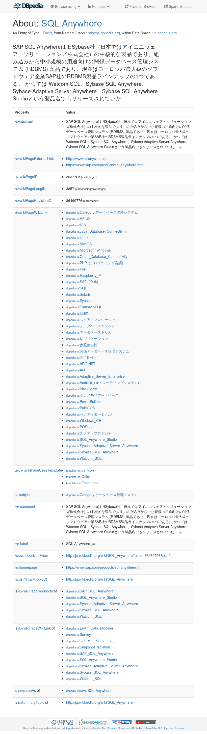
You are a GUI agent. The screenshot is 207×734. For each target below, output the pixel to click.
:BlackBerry (81, 388)
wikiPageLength (30, 188)
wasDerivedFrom (31, 555)
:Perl (76, 268)
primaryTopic (31, 702)
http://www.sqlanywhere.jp (87, 158)
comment (25, 506)
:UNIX (77, 313)
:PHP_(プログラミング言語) (94, 262)
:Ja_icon (80, 470)
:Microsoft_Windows (88, 250)
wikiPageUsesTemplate (38, 470)
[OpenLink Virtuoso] (61, 722)
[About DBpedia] (28, 6)
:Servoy (78, 634)
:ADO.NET (80, 363)
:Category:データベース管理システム (102, 212)
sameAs (27, 690)
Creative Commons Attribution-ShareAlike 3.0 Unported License (146, 728)
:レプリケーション (87, 338)
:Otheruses (82, 482)
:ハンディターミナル (89, 414)
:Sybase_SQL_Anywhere (92, 451)
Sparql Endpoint (181, 6)
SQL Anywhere (71, 22)
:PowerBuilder (83, 401)
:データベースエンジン (90, 325)
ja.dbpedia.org (165, 32)
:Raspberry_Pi (83, 275)
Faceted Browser (142, 6)
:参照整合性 (81, 344)
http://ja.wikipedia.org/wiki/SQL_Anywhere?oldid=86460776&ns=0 (118, 555)
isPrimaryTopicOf (31, 579)
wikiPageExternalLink (34, 158)
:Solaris (78, 294)
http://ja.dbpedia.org (104, 32)
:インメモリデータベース (92, 395)
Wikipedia (69, 728)
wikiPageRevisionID (33, 200)
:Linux (77, 237)
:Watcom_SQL (84, 458)
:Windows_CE (83, 420)
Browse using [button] (65, 6)
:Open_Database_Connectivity (96, 256)
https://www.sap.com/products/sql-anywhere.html (105, 164)
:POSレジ (80, 426)
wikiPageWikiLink (31, 212)
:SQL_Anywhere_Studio (91, 439)
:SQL (76, 287)
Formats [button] (99, 6)
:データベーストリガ (89, 332)
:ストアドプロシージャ (90, 319)
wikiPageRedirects (35, 590)
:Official (79, 476)
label (21, 543)
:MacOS (79, 243)
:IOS (76, 224)
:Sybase (79, 300)
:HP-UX (78, 218)
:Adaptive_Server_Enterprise (95, 376)
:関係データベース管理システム (97, 351)
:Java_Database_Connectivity (96, 231)
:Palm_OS (80, 407)
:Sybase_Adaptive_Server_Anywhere (102, 445)
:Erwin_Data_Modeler (89, 628)
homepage (26, 567)
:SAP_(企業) (82, 281)
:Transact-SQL (84, 306)
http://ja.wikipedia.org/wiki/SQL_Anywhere (99, 579)
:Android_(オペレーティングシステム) (102, 382)
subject (23, 494)
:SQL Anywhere (89, 690)
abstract (24, 121)
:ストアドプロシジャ (89, 433)
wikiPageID (26, 176)
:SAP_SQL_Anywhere (90, 590)
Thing (47, 32)
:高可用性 (80, 357)
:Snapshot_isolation (88, 646)
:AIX (75, 369)
